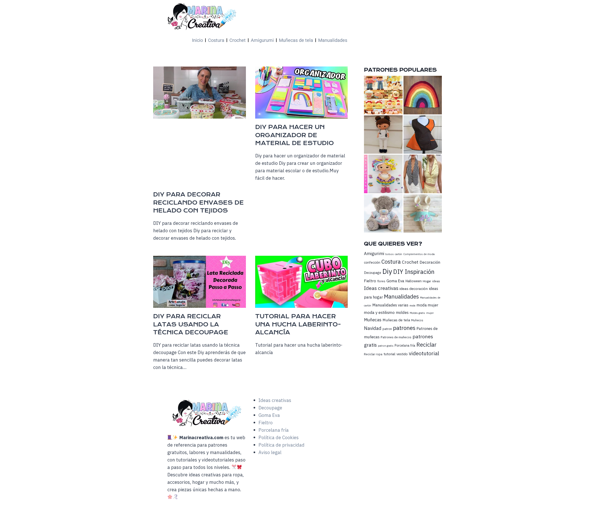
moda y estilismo (379, 312)
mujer (430, 313)
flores (381, 281)
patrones (404, 328)
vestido (402, 354)
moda (412, 305)
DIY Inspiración (413, 272)
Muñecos (417, 320)
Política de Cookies (278, 437)
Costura (216, 40)
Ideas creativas (381, 288)
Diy (387, 271)
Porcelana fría (405, 345)
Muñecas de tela (296, 40)
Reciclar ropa (373, 354)
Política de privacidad (281, 445)
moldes (402, 312)
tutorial (389, 354)
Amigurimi (374, 253)
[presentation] (199, 92)
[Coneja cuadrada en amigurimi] (422, 213)
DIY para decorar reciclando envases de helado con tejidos (198, 202)
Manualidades (332, 40)
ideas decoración (414, 288)
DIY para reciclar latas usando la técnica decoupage (190, 324)
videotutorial (424, 353)
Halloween (413, 281)
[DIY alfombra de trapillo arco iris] (422, 95)
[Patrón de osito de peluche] (383, 213)
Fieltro (370, 280)
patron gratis (385, 345)
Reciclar (426, 344)
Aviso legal (269, 452)
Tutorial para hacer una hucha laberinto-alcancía (298, 324)
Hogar (427, 281)
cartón (398, 254)
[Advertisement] (287, 155)
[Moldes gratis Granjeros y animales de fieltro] (383, 95)
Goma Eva (395, 280)
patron (387, 329)
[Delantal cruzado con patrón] (422, 134)
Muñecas (372, 319)
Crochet (237, 40)
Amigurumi (262, 40)
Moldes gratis (417, 313)
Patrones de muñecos (396, 337)
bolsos (389, 254)
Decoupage (372, 272)
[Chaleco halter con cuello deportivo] (422, 174)
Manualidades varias (390, 305)
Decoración (430, 262)
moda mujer (427, 305)
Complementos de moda (419, 254)
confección (372, 262)
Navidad (372, 328)
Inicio (197, 40)
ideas (436, 281)
